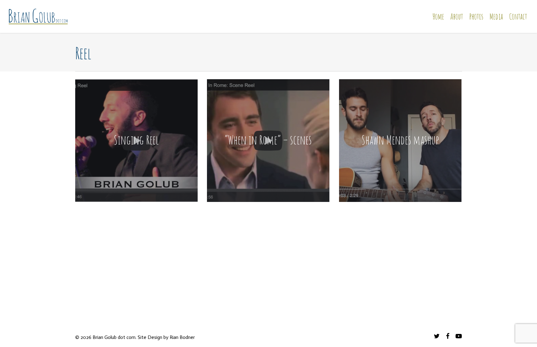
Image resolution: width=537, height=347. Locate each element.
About (456, 16)
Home (438, 16)
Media (496, 16)
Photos (476, 16)
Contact (518, 16)
